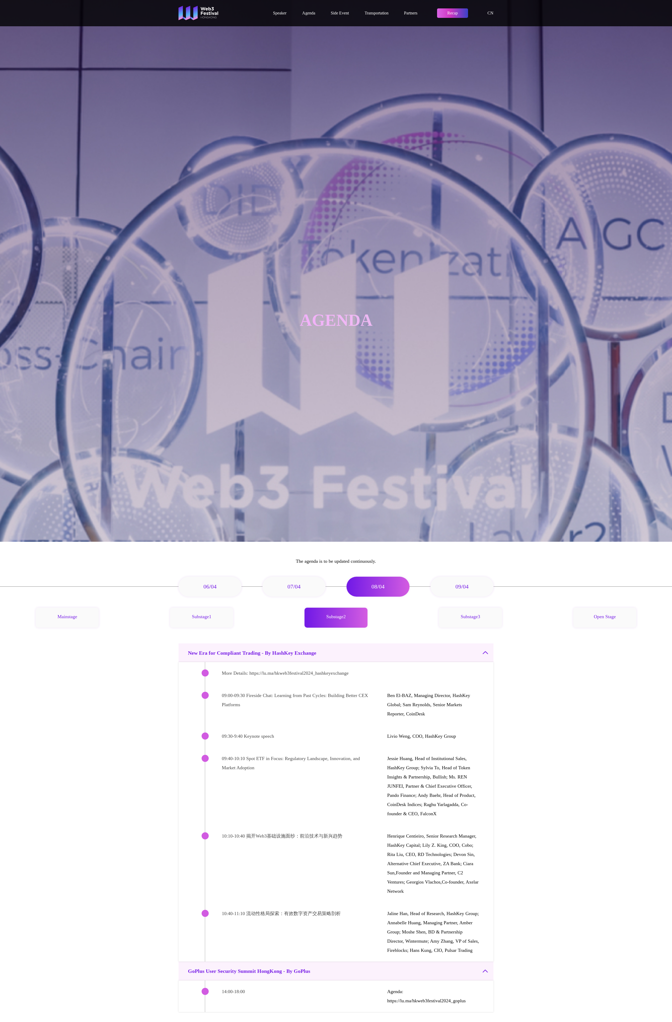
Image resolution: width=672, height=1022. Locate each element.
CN (490, 13)
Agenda (308, 13)
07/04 (294, 586)
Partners (410, 13)
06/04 (210, 586)
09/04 (462, 586)
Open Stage (605, 616)
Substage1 (201, 616)
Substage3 (470, 616)
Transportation (376, 13)
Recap (452, 13)
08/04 (378, 586)
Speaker (279, 13)
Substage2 (336, 616)
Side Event (340, 13)
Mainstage (67, 616)
